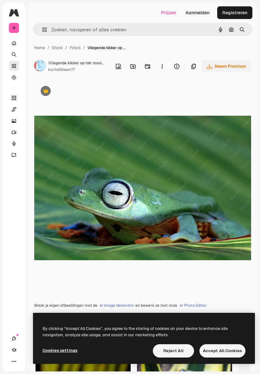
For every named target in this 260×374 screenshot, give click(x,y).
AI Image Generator (117, 305)
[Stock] (14, 66)
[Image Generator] (14, 121)
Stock (57, 47)
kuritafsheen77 (61, 69)
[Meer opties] (162, 66)
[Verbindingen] (14, 338)
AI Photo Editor (192, 305)
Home (39, 47)
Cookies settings (59, 350)
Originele (76, 92)
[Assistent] (14, 155)
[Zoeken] (14, 54)
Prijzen (168, 13)
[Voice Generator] (14, 144)
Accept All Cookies (222, 350)
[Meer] (14, 361)
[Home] (14, 43)
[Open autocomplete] (42, 29)
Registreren (234, 13)
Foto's (75, 47)
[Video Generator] (14, 132)
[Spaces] (14, 109)
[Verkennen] (14, 77)
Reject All (173, 350)
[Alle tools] (14, 98)
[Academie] (14, 350)
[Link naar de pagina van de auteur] (40, 66)
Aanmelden (197, 13)
